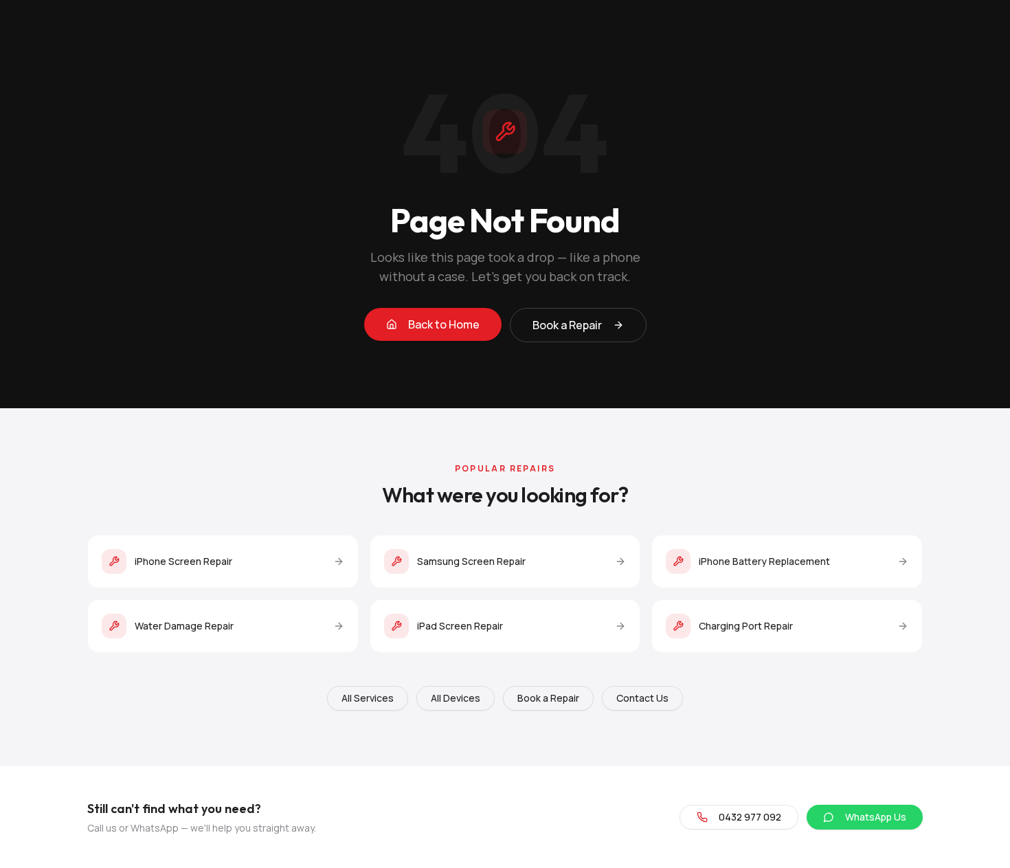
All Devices (455, 697)
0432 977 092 (750, 816)
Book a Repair (567, 325)
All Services (367, 697)
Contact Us (642, 697)
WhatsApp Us (875, 816)
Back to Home (444, 324)
